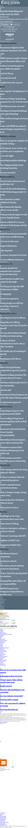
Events (1, 85)
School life (2, 361)
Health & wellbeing (4, 175)
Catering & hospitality (5, 41)
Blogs (1, 597)
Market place (3, 600)
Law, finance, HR (3, 262)
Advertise (2, 601)
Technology (2, 547)
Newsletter (2, 609)
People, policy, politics (5, 311)
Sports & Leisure (4, 404)
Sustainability (3, 463)
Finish (14, 620)
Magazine (2, 603)
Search (14, 623)
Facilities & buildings (5, 134)
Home (1, 621)
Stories (1, 6)
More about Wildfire (3, 722)
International (3, 227)
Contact (2, 607)
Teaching (2, 510)
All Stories (2, 7)
